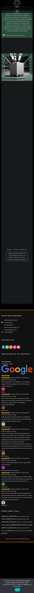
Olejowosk (10, 530)
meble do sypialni (28, 522)
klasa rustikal (26, 519)
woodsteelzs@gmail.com (10, 330)
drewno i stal (15, 519)
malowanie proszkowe (9, 522)
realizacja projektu (18, 530)
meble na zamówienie (8, 528)
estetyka (21, 519)
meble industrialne (6, 525)
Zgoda (17, 589)
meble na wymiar (27, 525)
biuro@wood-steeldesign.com (11, 327)
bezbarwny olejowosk (8, 516)
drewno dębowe (6, 519)
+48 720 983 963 (8, 332)
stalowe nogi (25, 530)
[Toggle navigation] (17, 11)
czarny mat (19, 516)
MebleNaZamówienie (21, 527)
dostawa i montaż (25, 516)
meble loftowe (17, 525)
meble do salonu (20, 521)
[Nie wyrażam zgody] (32, 586)
